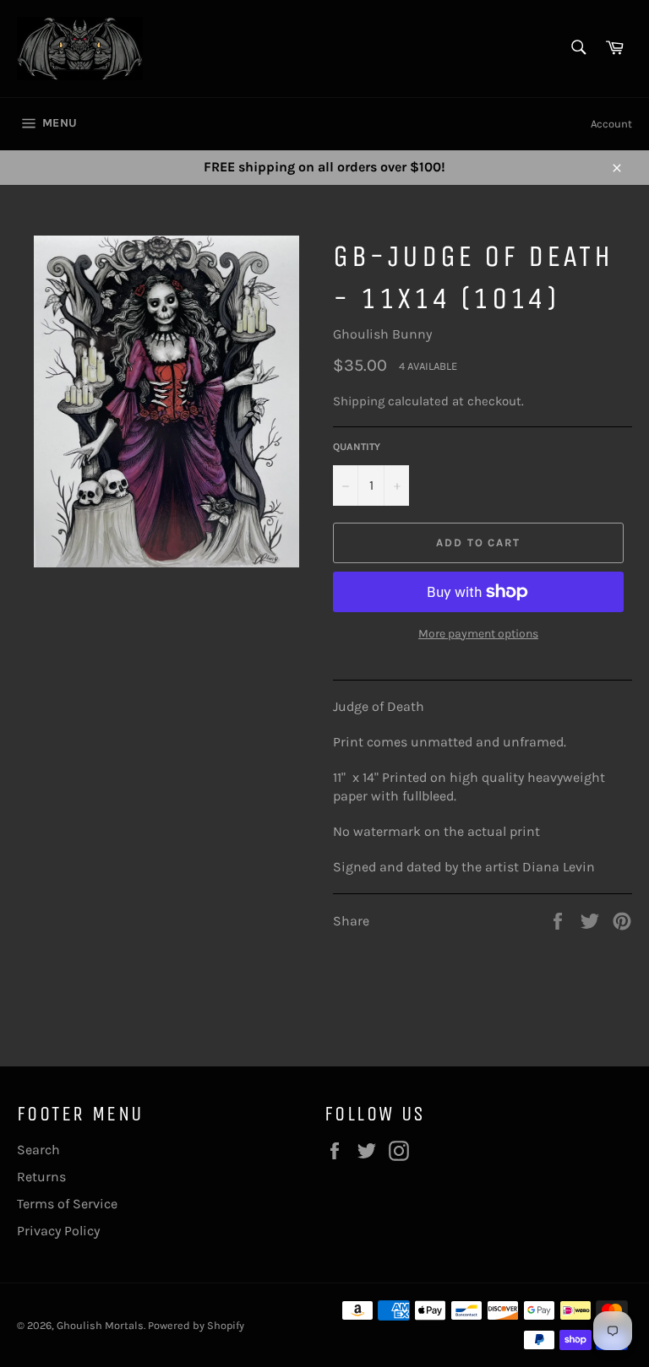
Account (611, 123)
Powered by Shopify (196, 1325)
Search (38, 1150)
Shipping (358, 401)
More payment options (478, 634)
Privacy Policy (58, 1231)
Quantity (356, 447)
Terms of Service (67, 1204)
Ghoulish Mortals (100, 1325)
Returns (41, 1177)
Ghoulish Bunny (382, 334)
